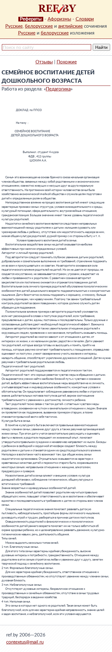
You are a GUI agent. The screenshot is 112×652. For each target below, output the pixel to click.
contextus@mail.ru (25, 642)
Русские (14, 26)
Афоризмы (59, 19)
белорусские (39, 26)
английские (70, 26)
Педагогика (58, 89)
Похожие (67, 62)
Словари (85, 19)
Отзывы (44, 62)
